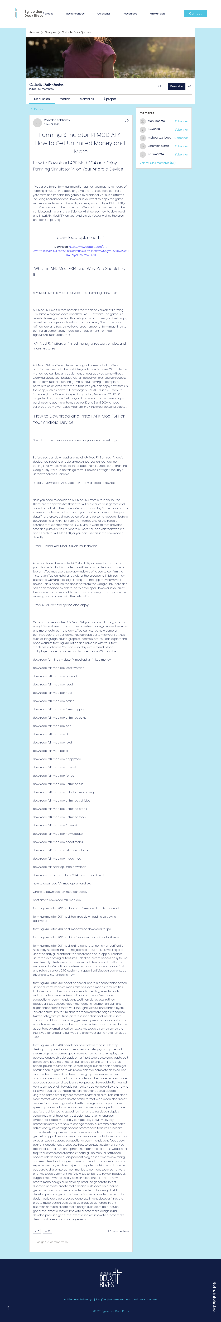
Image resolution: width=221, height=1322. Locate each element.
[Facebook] (8, 1308)
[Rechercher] (160, 86)
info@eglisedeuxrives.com (113, 1299)
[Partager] (127, 120)
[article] (81, 683)
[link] (42, 99)
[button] (48, 14)
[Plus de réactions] (47, 1231)
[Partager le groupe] (190, 86)
